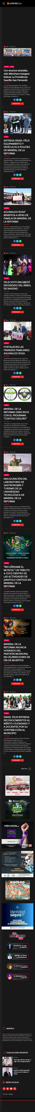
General (6, 66)
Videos (11, 66)
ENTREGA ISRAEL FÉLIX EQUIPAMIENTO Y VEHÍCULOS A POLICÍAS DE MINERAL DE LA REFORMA (17, 147)
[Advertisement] (17, 25)
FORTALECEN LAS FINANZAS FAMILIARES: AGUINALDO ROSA (17, 350)
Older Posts (24, 768)
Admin (7, 46)
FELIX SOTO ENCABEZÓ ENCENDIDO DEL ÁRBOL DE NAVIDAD (17, 285)
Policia (6, 136)
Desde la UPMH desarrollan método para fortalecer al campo (22, 1072)
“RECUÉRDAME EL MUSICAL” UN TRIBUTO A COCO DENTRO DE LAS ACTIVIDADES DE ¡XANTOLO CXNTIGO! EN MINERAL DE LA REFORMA (17, 576)
